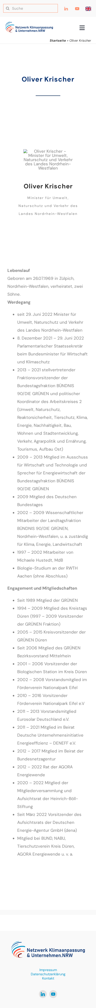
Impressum (48, 970)
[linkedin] (43, 994)
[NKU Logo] (29, 23)
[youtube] (53, 994)
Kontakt (48, 978)
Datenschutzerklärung (48, 974)
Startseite (58, 40)
